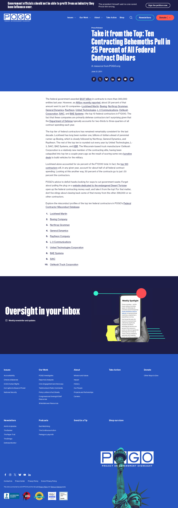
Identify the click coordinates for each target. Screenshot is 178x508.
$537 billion (86, 99)
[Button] (131, 17)
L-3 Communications (107, 110)
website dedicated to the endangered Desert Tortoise (100, 185)
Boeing (103, 106)
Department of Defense (61, 121)
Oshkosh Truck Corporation (64, 264)
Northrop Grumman (118, 106)
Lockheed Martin (90, 106)
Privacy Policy (43, 487)
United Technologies (86, 110)
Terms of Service (56, 487)
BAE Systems (76, 113)
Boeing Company (58, 219)
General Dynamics (55, 110)
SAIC (61, 113)
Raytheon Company (60, 236)
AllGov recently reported (88, 102)
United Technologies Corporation (66, 247)
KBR (76, 146)
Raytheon (69, 110)
